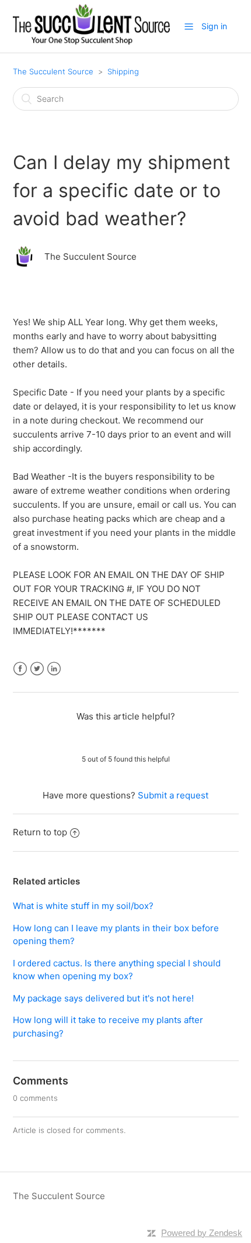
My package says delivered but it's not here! (103, 998)
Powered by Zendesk (201, 1233)
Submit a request (173, 795)
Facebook (20, 669)
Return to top (40, 832)
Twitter (37, 669)
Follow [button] (126, 282)
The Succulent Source (53, 71)
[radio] (95, 737)
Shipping (123, 71)
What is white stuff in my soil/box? (83, 905)
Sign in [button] (214, 26)
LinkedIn (54, 669)
